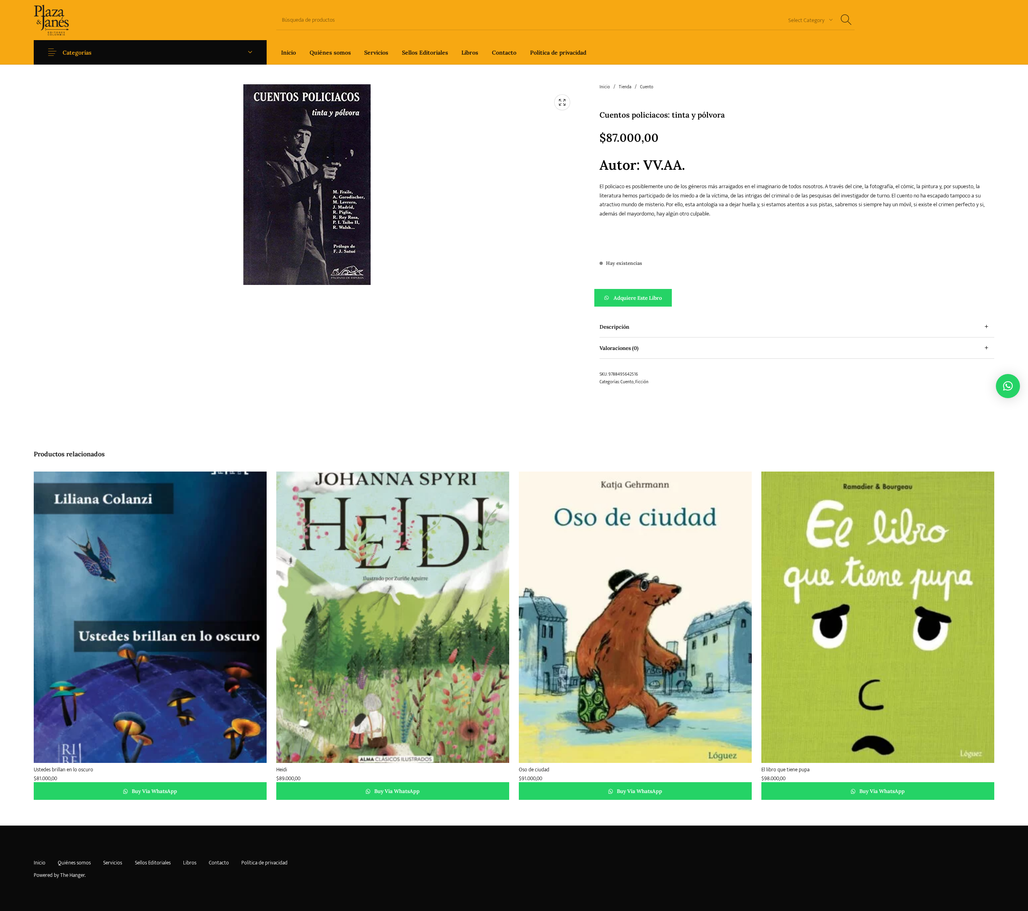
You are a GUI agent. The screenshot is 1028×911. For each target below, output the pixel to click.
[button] (797, 298)
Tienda (625, 87)
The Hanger (72, 875)
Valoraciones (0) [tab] (619, 348)
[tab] (797, 327)
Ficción (642, 382)
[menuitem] (288, 52)
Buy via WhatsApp (154, 791)
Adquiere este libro (638, 298)
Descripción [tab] (614, 326)
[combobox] (807, 20)
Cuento (646, 87)
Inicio (605, 87)
